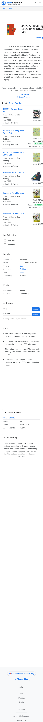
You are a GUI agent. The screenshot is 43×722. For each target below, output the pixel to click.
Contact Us (21, 720)
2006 (9, 120)
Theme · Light (22, 679)
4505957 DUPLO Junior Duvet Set (13, 153)
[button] (9, 294)
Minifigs (21, 698)
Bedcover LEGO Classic (13, 172)
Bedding (11, 9)
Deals (21, 702)
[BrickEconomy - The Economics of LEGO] (11, 3)
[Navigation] (38, 3)
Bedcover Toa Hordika (13, 193)
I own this (11, 241)
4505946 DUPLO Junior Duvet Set (13, 131)
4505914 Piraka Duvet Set (13, 110)
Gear (3, 9)
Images (38, 37)
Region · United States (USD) (22, 674)
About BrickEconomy (21, 716)
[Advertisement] (23, 17)
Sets (21, 694)
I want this (11, 245)
